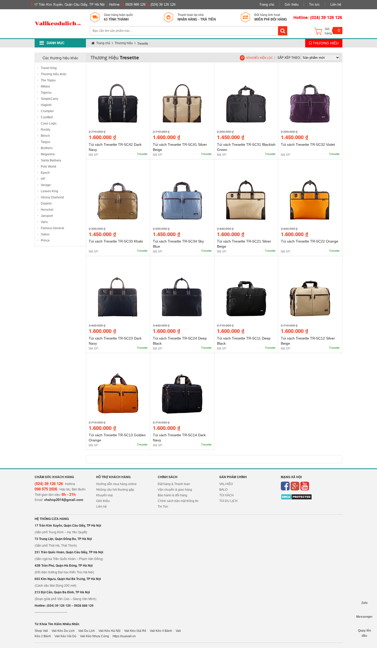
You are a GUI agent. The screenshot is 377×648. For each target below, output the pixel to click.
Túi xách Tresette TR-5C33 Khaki (116, 241)
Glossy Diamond (52, 197)
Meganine (47, 154)
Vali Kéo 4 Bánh (161, 631)
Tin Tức (163, 506)
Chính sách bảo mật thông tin (178, 501)
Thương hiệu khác (53, 74)
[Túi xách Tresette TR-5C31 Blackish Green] (246, 99)
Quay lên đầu (364, 631)
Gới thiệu (292, 4)
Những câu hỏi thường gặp (115, 489)
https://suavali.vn (124, 636)
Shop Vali (41, 631)
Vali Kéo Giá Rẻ (135, 631)
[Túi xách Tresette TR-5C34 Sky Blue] (182, 195)
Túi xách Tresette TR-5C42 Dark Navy (115, 147)
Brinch (45, 136)
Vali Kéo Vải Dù (65, 636)
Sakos (44, 234)
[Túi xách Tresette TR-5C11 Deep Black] (246, 292)
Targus (45, 142)
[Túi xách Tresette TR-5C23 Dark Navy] (118, 292)
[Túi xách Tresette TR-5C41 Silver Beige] (182, 99)
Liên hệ (335, 4)
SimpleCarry (49, 99)
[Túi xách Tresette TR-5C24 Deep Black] (182, 292)
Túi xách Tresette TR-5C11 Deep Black (244, 340)
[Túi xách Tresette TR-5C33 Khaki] (118, 195)
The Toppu (48, 80)
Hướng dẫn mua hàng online (116, 484)
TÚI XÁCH (226, 495)
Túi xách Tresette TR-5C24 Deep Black (180, 340)
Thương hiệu (325, 43)
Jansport (46, 216)
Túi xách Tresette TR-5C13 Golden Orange (117, 437)
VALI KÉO (226, 484)
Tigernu (46, 92)
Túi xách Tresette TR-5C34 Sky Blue (178, 243)
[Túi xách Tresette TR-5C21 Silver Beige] (246, 195)
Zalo (364, 603)
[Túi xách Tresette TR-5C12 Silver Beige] (310, 292)
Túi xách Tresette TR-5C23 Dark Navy (115, 340)
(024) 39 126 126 (162, 4)
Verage (45, 185)
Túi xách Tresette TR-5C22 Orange (309, 241)
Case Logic (48, 123)
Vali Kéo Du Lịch (63, 631)
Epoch (45, 173)
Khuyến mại (104, 495)
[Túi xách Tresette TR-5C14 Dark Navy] (182, 389)
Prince (45, 240)
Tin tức (314, 4)
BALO (223, 489)
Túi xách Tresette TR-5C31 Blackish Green (246, 147)
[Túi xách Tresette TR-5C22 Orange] (310, 195)
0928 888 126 (134, 4)
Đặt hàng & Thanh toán (174, 484)
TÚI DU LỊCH (228, 501)
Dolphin (46, 203)
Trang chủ (266, 4)
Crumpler (47, 111)
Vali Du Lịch (86, 631)
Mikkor (45, 86)
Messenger (364, 616)
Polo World (48, 166)
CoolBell (46, 117)
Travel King (48, 68)
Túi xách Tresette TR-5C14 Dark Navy (179, 437)
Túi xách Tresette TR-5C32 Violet (308, 144)
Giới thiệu (103, 501)
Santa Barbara (50, 160)
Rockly (45, 129)
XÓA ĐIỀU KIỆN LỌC (259, 57)
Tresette (142, 154)
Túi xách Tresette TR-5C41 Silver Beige (180, 147)
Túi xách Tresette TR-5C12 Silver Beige (308, 340)
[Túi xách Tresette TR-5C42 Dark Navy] (118, 99)
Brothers (46, 148)
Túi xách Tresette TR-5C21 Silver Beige (244, 243)
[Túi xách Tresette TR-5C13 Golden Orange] (118, 389)
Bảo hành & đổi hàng (172, 495)
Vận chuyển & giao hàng (175, 489)
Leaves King (49, 191)
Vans (44, 222)
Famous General (52, 228)
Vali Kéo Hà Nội (109, 631)
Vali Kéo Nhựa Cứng (94, 636)
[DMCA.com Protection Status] (296, 497)
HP (42, 179)
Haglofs (46, 105)
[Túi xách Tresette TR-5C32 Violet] (310, 99)
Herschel (46, 209)
